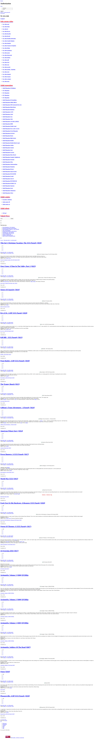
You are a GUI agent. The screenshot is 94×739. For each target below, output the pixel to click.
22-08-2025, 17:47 (10, 394)
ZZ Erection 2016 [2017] (9, 551)
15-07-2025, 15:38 (10, 417)
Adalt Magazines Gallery (8, 145)
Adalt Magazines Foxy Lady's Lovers (11, 128)
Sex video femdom (7, 43)
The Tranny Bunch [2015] (10, 384)
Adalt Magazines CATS (8, 112)
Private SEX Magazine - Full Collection (9, 228)
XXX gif (4, 213)
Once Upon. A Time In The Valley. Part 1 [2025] (18, 266)
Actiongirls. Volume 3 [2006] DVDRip (14, 575)
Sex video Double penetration (9, 38)
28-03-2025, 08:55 (10, 441)
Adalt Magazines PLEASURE (9, 173)
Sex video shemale (7, 74)
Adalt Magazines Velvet (8, 193)
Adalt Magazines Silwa (8, 162)
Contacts (4, 725)
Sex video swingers (7, 79)
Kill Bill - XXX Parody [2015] (11, 337)
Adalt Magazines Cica (7, 116)
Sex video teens (6, 81)
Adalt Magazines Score (8, 188)
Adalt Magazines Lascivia (8, 152)
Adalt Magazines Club (8, 119)
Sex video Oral (6, 62)
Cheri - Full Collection (6, 230)
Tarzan (4, 536)
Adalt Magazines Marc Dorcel (9, 154)
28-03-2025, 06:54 (10, 561)
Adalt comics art (6, 204)
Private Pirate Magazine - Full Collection (10, 231)
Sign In (1, 0)
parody (11, 687)
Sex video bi (5, 29)
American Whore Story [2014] (11, 431)
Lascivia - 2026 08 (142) (7, 234)
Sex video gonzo (6, 52)
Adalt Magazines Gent (8, 150)
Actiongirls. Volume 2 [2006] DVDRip (14, 599)
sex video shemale (10, 393)
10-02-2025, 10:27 (10, 585)
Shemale (4, 399)
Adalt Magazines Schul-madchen (10, 164)
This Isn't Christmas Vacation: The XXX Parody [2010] (21, 243)
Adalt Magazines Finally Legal (9, 126)
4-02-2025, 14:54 (10, 681)
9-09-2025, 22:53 (10, 323)
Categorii (2, 18)
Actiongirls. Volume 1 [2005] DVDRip (14, 623)
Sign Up (2, 12)
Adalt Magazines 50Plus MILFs (10, 102)
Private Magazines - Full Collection (9, 227)
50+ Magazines (6, 97)
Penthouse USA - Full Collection (8, 232)
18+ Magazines (6, 90)
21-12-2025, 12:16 (10, 253)
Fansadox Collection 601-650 (8, 235)
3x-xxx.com (2, 13)
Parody (7, 258)
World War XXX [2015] (9, 479)
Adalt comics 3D (6, 202)
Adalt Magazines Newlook (8, 159)
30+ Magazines (6, 92)
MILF (32, 281)
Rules (4, 726)
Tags (3, 727)
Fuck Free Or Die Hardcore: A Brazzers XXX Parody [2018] (22, 503)
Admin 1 (4, 253)
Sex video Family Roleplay (9, 40)
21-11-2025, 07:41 (10, 276)
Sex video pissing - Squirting (9, 69)
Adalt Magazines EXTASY (9, 133)
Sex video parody (6, 67)
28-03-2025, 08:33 (9, 536)
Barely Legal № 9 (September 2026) (9, 236)
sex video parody (10, 252)
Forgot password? (7, 12)
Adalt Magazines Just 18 (8, 178)
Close (1, 6)
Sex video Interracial (7, 55)
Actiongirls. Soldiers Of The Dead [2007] (15, 647)
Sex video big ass (6, 31)
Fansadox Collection (7, 199)
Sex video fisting (6, 48)
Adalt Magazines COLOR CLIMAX (11, 121)
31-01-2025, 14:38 (10, 706)
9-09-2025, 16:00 (10, 347)
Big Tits (4, 281)
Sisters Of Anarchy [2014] (10, 290)
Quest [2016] (5, 672)
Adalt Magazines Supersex (8, 185)
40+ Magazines (6, 95)
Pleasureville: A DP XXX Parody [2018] (15, 696)
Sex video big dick (7, 33)
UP (1, 721)
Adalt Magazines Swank (8, 176)
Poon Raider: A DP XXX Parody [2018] (15, 361)
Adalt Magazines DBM (8, 123)
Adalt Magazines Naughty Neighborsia (11, 157)
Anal (10, 258)
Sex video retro (6, 71)
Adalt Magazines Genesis (8, 147)
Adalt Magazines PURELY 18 (9, 183)
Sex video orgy (6, 64)
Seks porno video (3, 252)
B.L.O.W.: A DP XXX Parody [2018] (13, 313)
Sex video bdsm (6, 26)
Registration (5, 724)
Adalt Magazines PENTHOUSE (10, 181)
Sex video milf (6, 60)
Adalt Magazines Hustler (8, 140)
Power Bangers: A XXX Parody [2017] (14, 454)
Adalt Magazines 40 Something (10, 100)
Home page (5, 723)
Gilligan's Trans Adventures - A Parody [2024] (17, 408)
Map (3, 728)
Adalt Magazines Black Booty (9, 107)
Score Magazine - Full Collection (8, 233)
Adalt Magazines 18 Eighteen (9, 88)
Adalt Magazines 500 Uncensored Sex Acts (12, 104)
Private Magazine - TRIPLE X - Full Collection (11, 229)
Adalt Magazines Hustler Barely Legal (11, 142)
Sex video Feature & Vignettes (9, 45)
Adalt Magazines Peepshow (9, 166)
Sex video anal (6, 24)
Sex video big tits (6, 36)
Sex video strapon (7, 76)
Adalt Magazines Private (8, 169)
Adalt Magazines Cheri (8, 114)
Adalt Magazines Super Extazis (10, 171)
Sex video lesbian (6, 57)
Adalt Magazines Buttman (8, 109)
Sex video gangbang (7, 50)
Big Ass (7, 281)
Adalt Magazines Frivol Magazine (10, 131)
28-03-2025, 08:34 (10, 513)
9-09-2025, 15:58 (10, 371)
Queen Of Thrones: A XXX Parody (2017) (15, 526)
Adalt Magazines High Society (9, 138)
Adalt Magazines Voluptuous (9, 190)
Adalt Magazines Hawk (8, 135)
